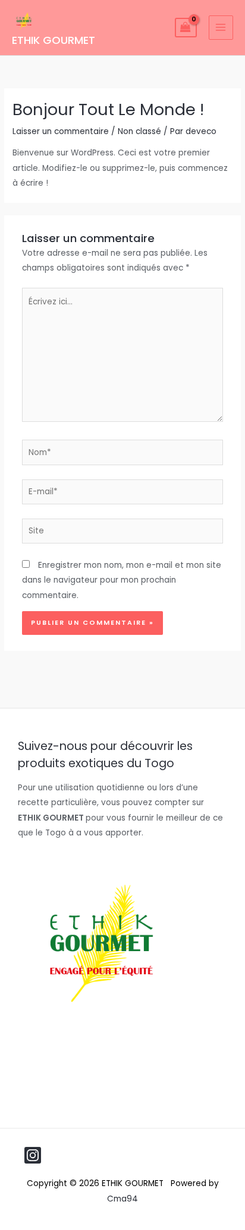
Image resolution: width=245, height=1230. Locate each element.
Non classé (139, 131)
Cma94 (122, 1198)
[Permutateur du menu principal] (221, 27)
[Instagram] (33, 1155)
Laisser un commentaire (60, 131)
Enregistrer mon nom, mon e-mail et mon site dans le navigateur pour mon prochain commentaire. (121, 580)
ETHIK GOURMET (53, 40)
